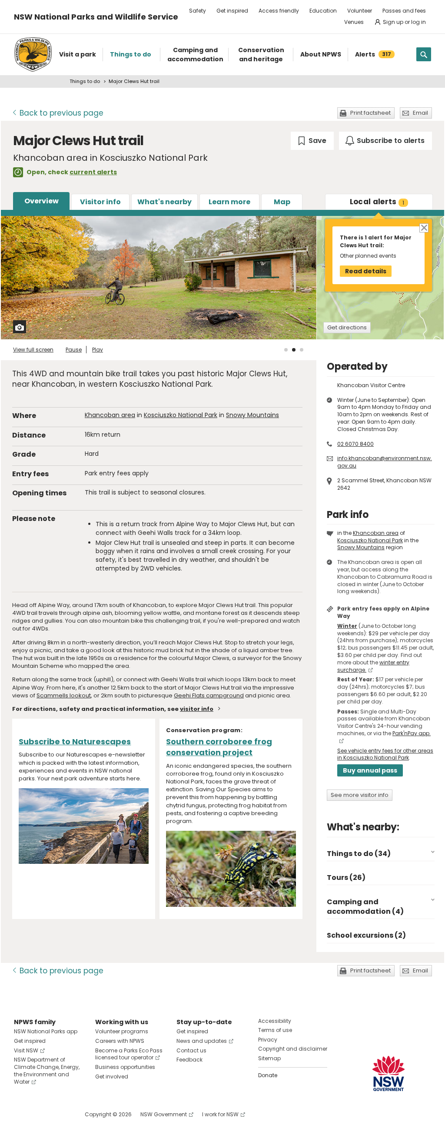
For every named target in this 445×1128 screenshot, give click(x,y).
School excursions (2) (366, 935)
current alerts (93, 172)
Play (97, 349)
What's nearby (164, 202)
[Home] (33, 54)
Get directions (347, 327)
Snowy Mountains (252, 415)
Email (420, 113)
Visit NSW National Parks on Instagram (41, 1114)
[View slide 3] (301, 350)
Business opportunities (125, 1067)
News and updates (201, 1041)
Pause (74, 349)
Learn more (229, 202)
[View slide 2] (294, 350)
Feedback (189, 1059)
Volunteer (359, 10)
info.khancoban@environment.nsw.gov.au (384, 462)
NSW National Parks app (45, 1031)
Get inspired (232, 10)
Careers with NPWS (119, 1041)
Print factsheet (370, 113)
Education (323, 10)
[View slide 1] (286, 350)
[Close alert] (423, 227)
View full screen (33, 349)
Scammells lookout (64, 695)
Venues (354, 22)
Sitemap (269, 1058)
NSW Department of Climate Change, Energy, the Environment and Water (47, 1070)
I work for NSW (220, 1114)
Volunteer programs (121, 1031)
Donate (267, 1075)
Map (282, 202)
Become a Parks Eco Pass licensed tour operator (129, 1054)
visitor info (196, 709)
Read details (365, 271)
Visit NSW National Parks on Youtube (59, 1114)
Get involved (111, 1076)
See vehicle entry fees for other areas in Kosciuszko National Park (385, 754)
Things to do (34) (359, 854)
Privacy (267, 1039)
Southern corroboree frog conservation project (219, 747)
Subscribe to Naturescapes (75, 741)
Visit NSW (26, 1050)
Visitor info (100, 202)
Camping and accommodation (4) (365, 906)
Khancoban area (110, 415)
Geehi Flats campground (209, 695)
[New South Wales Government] (388, 1073)
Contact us (191, 1050)
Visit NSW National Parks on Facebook (22, 1114)
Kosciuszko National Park (180, 415)
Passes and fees (404, 10)
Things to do (85, 81)
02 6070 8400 (355, 444)
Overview (41, 201)
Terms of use (275, 1030)
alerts (377, 201)
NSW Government (163, 1114)
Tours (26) (346, 877)
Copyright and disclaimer (292, 1048)
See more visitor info (360, 795)
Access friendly (279, 10)
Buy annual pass (370, 770)
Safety (197, 10)
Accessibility (274, 1021)
